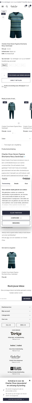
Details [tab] (16, 183)
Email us (23, 325)
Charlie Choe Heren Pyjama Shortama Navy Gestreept (10, 273)
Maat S (4, 65)
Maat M (11, 65)
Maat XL (22, 65)
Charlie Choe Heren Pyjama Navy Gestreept (12, 127)
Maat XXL (5, 68)
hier (8, 237)
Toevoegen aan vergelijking (12, 145)
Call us (8, 325)
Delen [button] (3, 138)
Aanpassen (15, 218)
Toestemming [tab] (6, 183)
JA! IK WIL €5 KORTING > (16, 399)
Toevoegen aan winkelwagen (19, 75)
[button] (2, 6)
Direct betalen (16, 80)
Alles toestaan (16, 212)
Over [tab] (26, 183)
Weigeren (16, 223)
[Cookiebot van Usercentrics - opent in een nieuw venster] (23, 179)
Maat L (16, 65)
